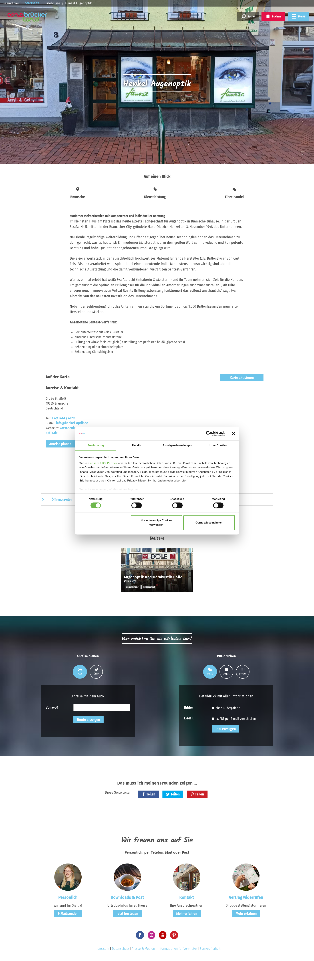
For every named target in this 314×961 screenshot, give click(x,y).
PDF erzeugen (226, 729)
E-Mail (188, 718)
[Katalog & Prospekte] (127, 877)
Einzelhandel (149, 587)
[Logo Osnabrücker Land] (27, 17)
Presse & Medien (143, 948)
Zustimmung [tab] (96, 445)
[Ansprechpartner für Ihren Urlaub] (186, 877)
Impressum (101, 948)
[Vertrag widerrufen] (246, 877)
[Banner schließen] (233, 433)
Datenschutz (120, 948)
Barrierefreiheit (210, 948)
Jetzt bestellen (127, 913)
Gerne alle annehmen (209, 522)
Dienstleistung (132, 587)
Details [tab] (136, 445)
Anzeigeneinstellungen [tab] (177, 445)
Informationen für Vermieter (177, 948)
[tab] (80, 672)
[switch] (136, 505)
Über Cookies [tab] (218, 445)
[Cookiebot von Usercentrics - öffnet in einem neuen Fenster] (209, 433)
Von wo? (52, 707)
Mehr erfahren (186, 913)
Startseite (32, 3)
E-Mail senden (67, 913)
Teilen (150, 794)
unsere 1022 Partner (103, 463)
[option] (157, 572)
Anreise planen (60, 444)
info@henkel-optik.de (72, 423)
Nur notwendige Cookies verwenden (156, 522)
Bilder (188, 707)
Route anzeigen (88, 719)
